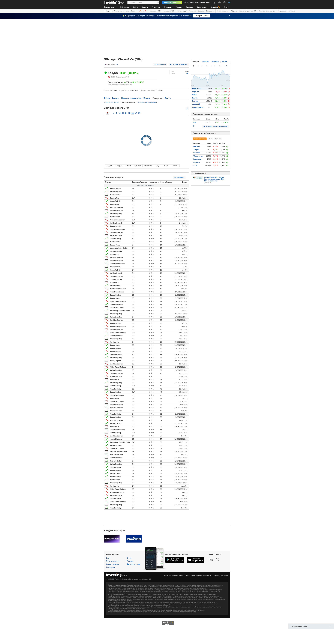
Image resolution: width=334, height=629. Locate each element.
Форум (168, 98)
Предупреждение (221, 575)
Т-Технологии (198, 156)
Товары (196, 62)
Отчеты (146, 98)
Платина (195, 101)
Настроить (180, 177)
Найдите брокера (114, 530)
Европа (201, 11)
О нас (129, 558)
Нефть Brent (196, 88)
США (186, 73)
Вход (186, 2)
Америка (192, 11)
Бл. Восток (210, 11)
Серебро (195, 98)
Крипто (135, 7)
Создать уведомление (180, 64)
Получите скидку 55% (172, 2)
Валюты (205, 62)
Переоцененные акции (286, 11)
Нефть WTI (196, 92)
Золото (194, 95)
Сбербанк (196, 162)
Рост (210, 138)
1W (136, 113)
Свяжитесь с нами (134, 564)
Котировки (109, 7)
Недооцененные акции (267, 11)
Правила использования (173, 575)
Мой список (124, 7)
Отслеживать (161, 64)
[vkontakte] (211, 559)
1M (139, 113)
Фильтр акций (119, 11)
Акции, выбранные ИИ (247, 11)
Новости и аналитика (131, 98)
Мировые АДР (169, 11)
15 (120, 113)
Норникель (197, 159)
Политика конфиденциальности (198, 575)
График (115, 98)
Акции (108, 11)
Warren (142, 11)
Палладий (196, 104)
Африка (234, 11)
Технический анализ (111, 102)
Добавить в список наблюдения (216, 126)
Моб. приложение (112, 561)
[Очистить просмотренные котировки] (194, 126)
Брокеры (189, 7)
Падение (218, 138)
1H (126, 113)
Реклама (130, 561)
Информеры (110, 567)
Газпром (196, 150)
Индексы (215, 62)
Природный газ (197, 107)
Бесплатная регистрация (200, 2)
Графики (179, 7)
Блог (108, 558)
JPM (194, 122)
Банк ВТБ (196, 147)
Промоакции (198, 173)
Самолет (196, 153)
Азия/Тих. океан (222, 11)
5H (129, 113)
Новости (145, 7)
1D (133, 113)
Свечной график (107, 113)
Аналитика (156, 7)
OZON (195, 165)
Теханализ (168, 7)
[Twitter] (217, 559)
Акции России (131, 11)
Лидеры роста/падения (203, 133)
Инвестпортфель (112, 564)
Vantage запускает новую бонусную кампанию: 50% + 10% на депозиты (214, 179)
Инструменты (202, 7)
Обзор (107, 98)
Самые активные (199, 138)
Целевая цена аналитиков (147, 102)
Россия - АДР (182, 11)
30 (123, 113)
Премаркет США (155, 11)
